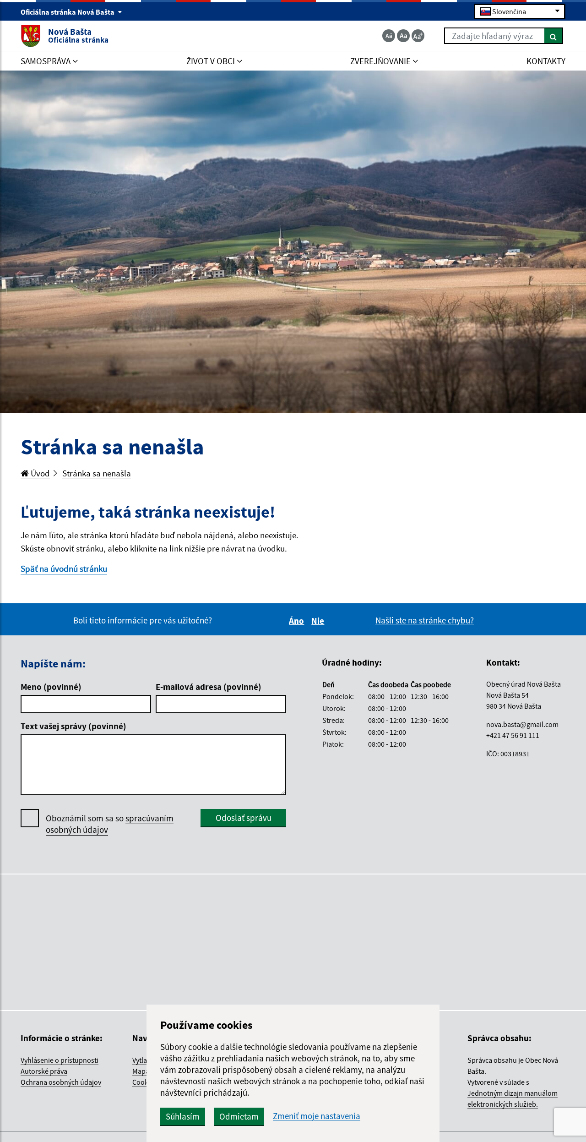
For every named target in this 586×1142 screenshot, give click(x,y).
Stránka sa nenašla (96, 473)
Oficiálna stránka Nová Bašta (68, 11)
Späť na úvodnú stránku (64, 568)
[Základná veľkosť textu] (403, 35)
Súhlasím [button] (183, 1116)
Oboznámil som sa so (110, 824)
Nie (319, 620)
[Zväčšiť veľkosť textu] (418, 35)
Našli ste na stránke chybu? (424, 620)
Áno (298, 620)
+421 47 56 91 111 (512, 735)
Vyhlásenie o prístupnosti (59, 1060)
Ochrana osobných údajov (61, 1082)
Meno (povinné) (51, 686)
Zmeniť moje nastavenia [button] (316, 1116)
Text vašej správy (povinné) (73, 726)
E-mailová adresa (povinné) (208, 686)
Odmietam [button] (239, 1116)
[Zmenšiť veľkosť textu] (388, 35)
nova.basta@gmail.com (522, 724)
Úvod (39, 473)
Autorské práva (44, 1071)
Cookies (144, 1082)
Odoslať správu (243, 817)
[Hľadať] (553, 35)
